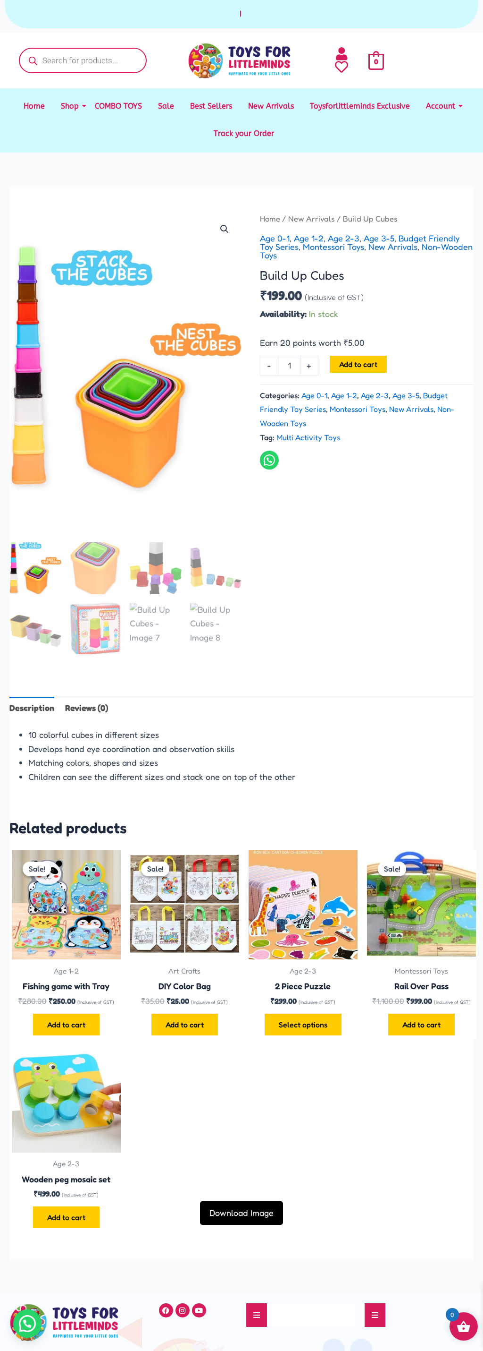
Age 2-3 (343, 238)
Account (440, 106)
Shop (70, 106)
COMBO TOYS (118, 106)
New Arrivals (271, 106)
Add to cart (358, 364)
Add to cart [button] (66, 1024)
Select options (303, 1024)
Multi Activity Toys (308, 437)
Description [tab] (31, 707)
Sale (166, 106)
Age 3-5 (379, 238)
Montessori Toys (333, 246)
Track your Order (244, 133)
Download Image (241, 1212)
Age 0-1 (275, 238)
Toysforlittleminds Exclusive (360, 106)
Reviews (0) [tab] (86, 707)
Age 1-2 (309, 238)
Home (34, 106)
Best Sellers (211, 106)
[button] (224, 229)
